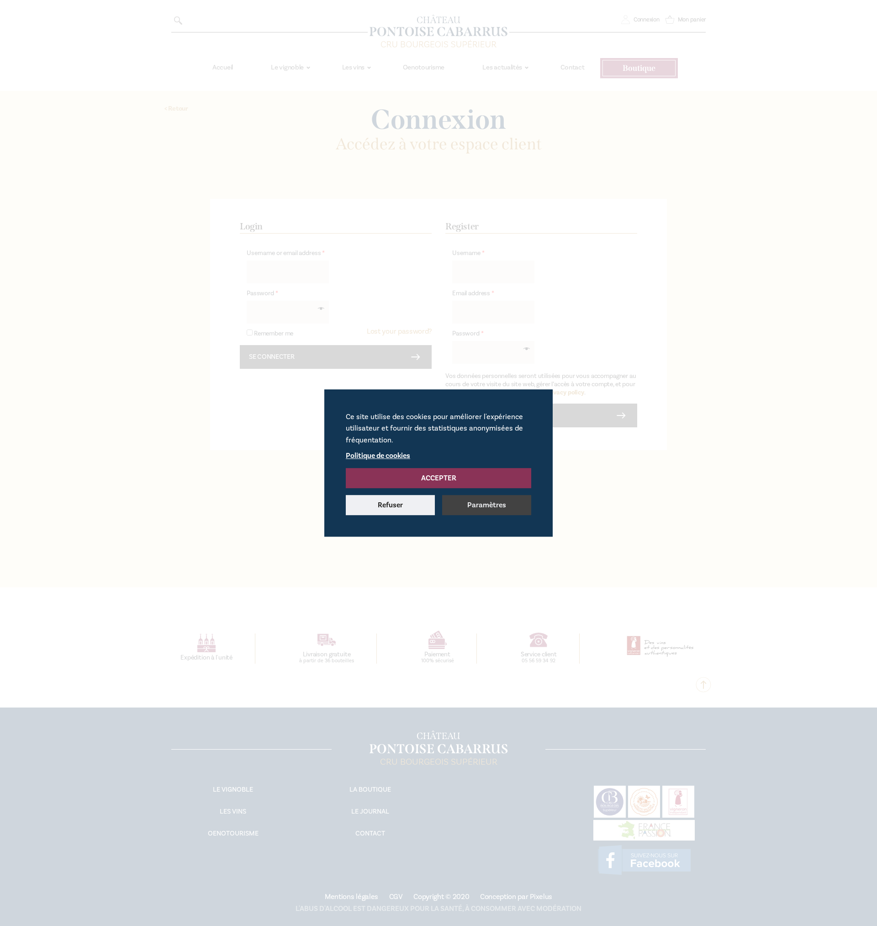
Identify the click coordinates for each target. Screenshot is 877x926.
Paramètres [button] (486, 505)
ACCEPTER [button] (438, 478)
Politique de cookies (378, 455)
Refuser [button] (390, 505)
